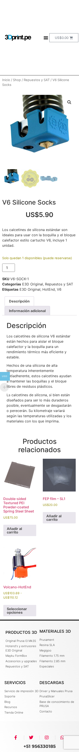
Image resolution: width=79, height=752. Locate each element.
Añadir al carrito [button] (14, 530)
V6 (59, 289)
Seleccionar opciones (17, 611)
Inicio (6, 80)
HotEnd (48, 289)
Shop (17, 80)
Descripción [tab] (19, 301)
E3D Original (32, 284)
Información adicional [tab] (27, 311)
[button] (45, 37)
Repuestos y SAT (37, 80)
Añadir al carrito (35, 268)
